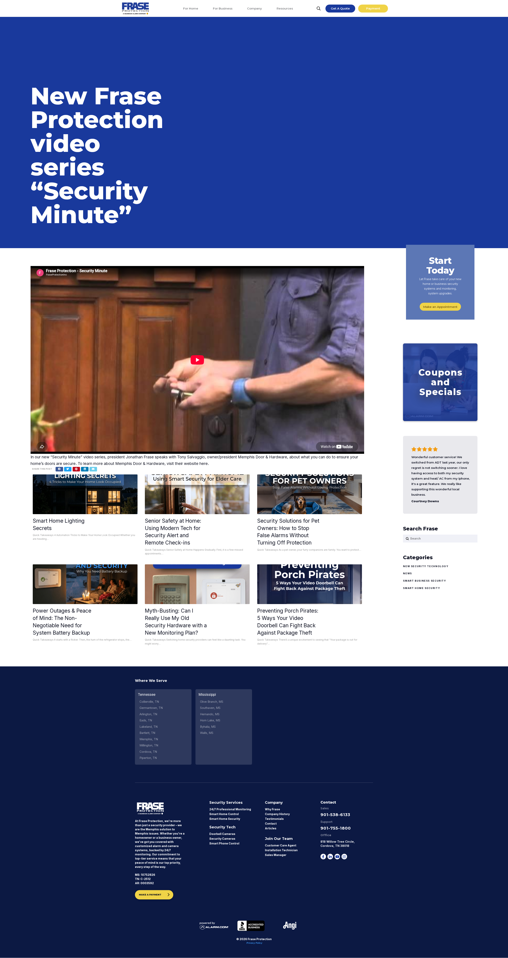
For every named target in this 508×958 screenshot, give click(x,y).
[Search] (319, 8)
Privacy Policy (254, 943)
